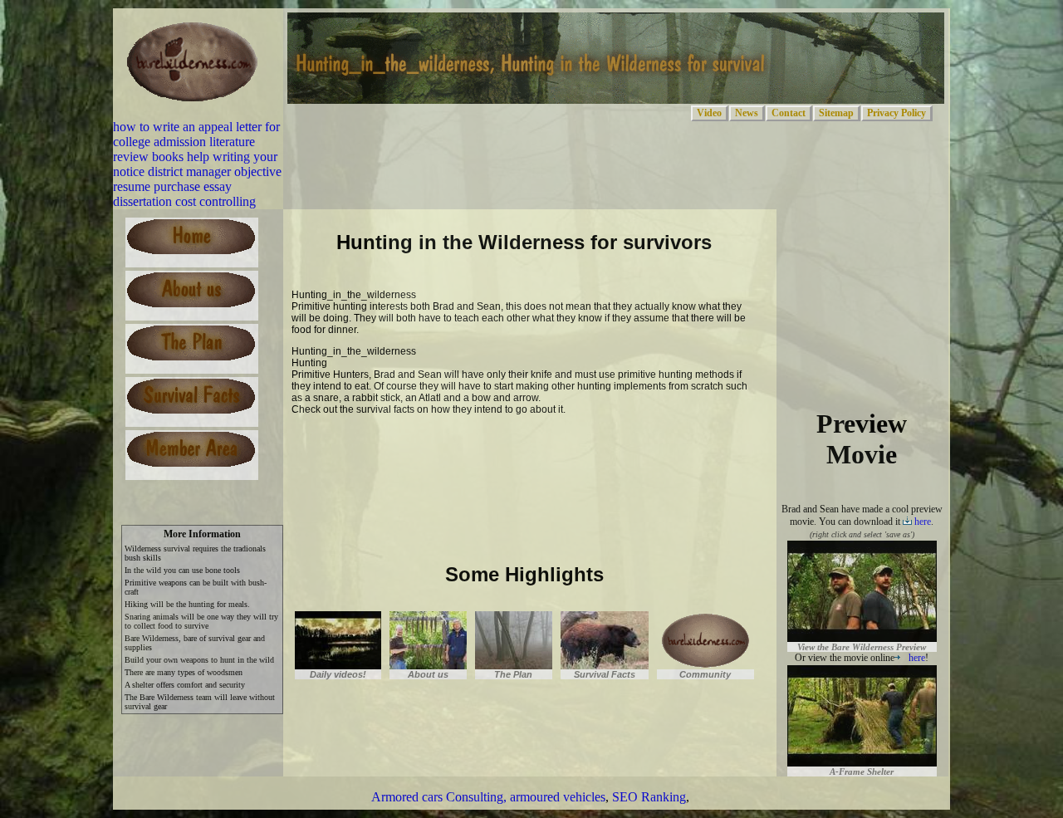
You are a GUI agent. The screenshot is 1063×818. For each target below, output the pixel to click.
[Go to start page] (192, 112)
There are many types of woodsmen (183, 672)
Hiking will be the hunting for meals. (187, 604)
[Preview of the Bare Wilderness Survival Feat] (862, 634)
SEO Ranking (649, 797)
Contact (789, 113)
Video (709, 113)
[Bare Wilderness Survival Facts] (513, 663)
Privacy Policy (896, 113)
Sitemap (836, 113)
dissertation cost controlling (184, 201)
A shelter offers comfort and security (185, 684)
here (922, 521)
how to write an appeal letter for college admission (196, 134)
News (746, 113)
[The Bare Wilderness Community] (605, 663)
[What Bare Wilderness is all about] (428, 663)
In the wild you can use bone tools (182, 570)
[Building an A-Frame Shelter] (862, 759)
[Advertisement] (485, 450)
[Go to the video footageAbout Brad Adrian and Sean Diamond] (338, 663)
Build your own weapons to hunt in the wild (199, 659)
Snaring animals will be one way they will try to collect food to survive (201, 621)
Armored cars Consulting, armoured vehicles (488, 797)
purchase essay (193, 186)
